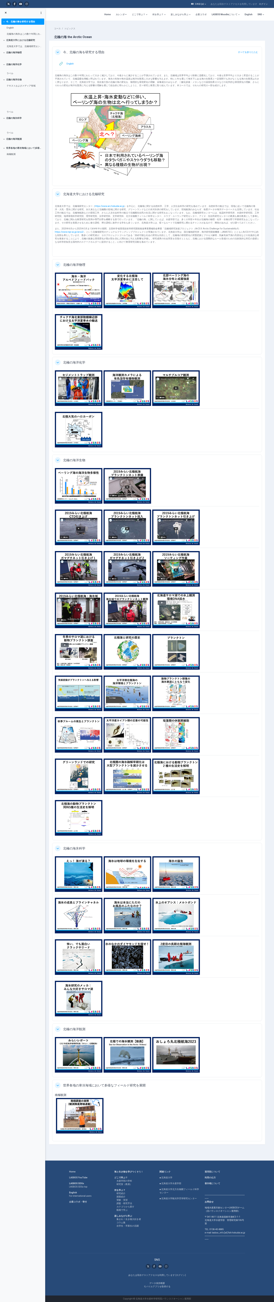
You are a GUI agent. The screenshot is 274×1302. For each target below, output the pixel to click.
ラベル (10, 73)
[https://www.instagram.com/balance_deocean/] (26, 4)
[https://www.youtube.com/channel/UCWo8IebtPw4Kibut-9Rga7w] (20, 4)
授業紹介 (121, 1196)
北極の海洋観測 (14, 139)
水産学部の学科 (124, 1181)
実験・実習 (122, 1200)
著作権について (212, 1183)
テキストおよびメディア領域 (21, 85)
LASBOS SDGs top (78, 1186)
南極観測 (11, 154)
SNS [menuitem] (260, 14)
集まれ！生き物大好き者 (129, 1219)
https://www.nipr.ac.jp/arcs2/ (69, 232)
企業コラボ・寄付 (78, 1201)
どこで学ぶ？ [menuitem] (138, 14)
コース (57, 28)
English (10, 27)
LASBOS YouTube (78, 1177)
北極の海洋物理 (14, 52)
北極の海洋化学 (14, 64)
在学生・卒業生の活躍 (128, 1226)
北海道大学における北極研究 (20, 40)
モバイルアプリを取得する (157, 1286)
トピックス (69, 28)
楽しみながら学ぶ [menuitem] (179, 14)
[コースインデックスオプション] (41, 13)
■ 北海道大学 (166, 1177)
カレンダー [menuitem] (121, 14)
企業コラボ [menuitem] (201, 14)
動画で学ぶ (122, 1210)
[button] (198, 4)
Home (72, 1171)
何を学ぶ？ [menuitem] (157, 14)
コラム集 (121, 1222)
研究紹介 (121, 1193)
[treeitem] (22, 28)
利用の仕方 (210, 1177)
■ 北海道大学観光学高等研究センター (178, 1198)
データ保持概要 (157, 1283)
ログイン (263, 4)
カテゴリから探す (125, 1206)
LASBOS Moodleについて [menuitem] (225, 14)
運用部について (212, 1171)
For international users (80, 1196)
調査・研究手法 (124, 1203)
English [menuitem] (248, 14)
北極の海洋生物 (14, 79)
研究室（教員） (124, 1184)
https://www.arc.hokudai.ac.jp (109, 206)
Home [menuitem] (107, 14)
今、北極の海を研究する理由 (20, 21)
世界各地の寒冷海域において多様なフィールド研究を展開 (24, 148)
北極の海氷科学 (14, 118)
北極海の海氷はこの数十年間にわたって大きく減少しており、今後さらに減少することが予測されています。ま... (25, 34)
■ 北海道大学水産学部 (170, 1183)
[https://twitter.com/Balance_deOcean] (8, 4)
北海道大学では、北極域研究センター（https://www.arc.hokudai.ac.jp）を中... (25, 46)
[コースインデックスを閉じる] (6, 13)
